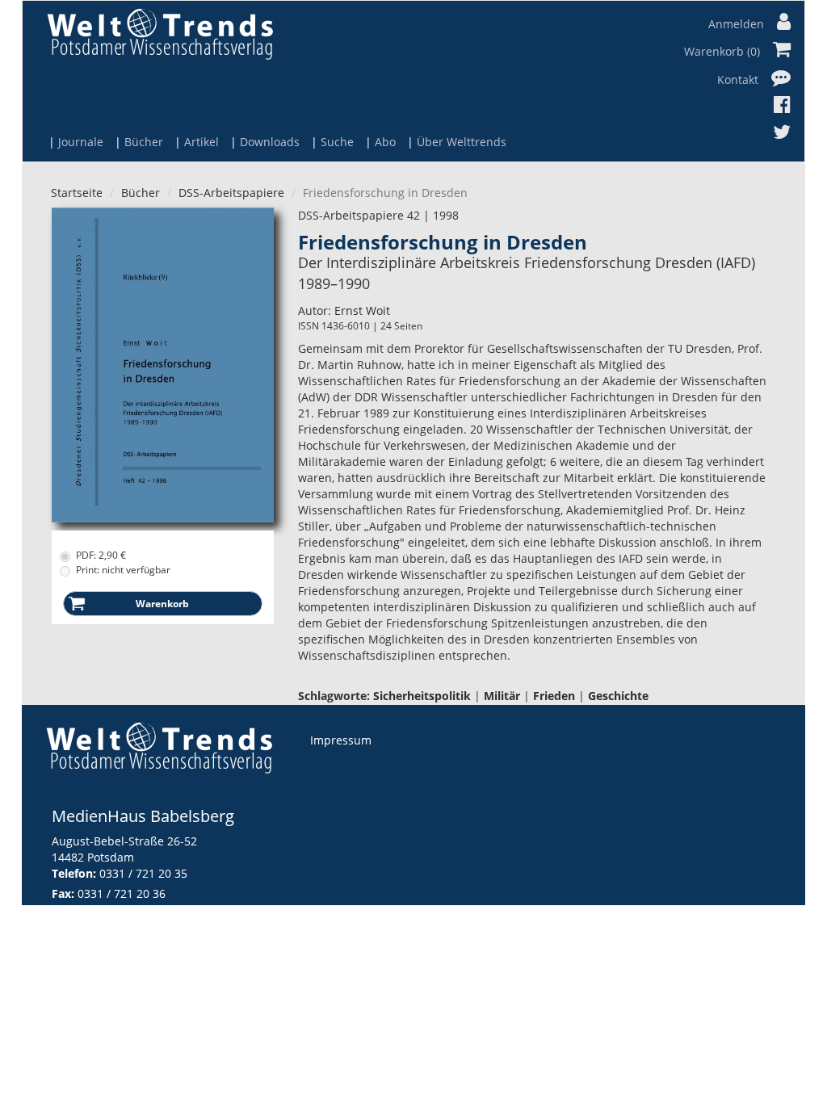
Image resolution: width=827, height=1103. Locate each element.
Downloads (270, 141)
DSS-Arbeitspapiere (231, 192)
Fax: (63, 893)
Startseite (77, 192)
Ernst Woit (362, 310)
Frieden (554, 695)
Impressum (341, 740)
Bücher (143, 141)
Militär (502, 695)
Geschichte (618, 695)
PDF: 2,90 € (101, 555)
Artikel (201, 141)
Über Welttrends (461, 141)
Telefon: (74, 873)
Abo (385, 141)
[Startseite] (160, 33)
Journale (80, 141)
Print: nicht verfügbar (123, 570)
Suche (337, 141)
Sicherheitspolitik (422, 695)
